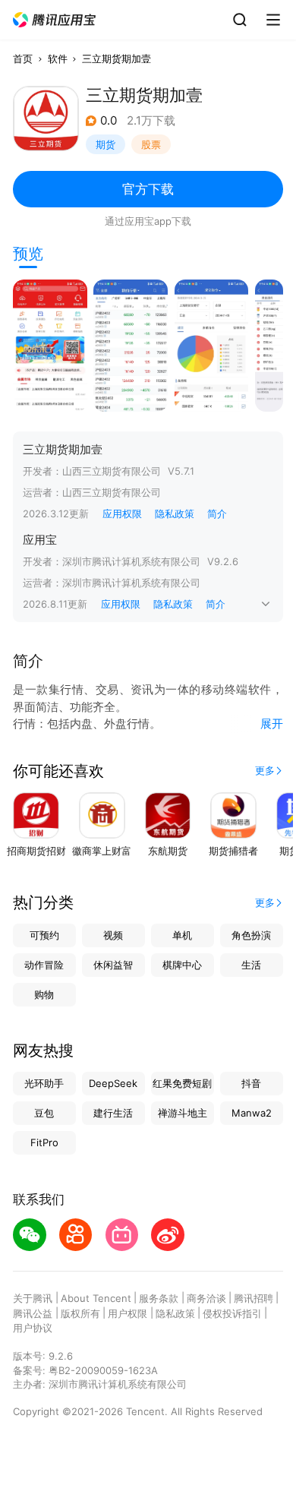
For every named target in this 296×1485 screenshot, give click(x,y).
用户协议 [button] (32, 1328)
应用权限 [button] (122, 513)
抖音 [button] (251, 1083)
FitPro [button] (44, 1142)
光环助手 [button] (44, 1083)
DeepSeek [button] (113, 1083)
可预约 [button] (44, 935)
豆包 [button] (44, 1113)
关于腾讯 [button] (32, 1298)
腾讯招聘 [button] (253, 1298)
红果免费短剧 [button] (182, 1083)
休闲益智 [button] (113, 965)
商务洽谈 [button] (206, 1298)
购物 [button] (44, 994)
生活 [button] (251, 965)
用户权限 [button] (127, 1313)
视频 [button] (113, 935)
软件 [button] (58, 58)
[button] (54, 20)
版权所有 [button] (80, 1313)
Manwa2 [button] (251, 1113)
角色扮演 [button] (251, 935)
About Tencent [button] (96, 1298)
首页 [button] (23, 58)
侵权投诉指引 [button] (232, 1313)
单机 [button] (182, 935)
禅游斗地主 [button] (182, 1113)
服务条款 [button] (158, 1298)
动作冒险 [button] (44, 965)
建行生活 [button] (113, 1113)
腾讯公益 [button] (32, 1313)
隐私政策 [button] (174, 513)
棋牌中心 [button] (182, 965)
